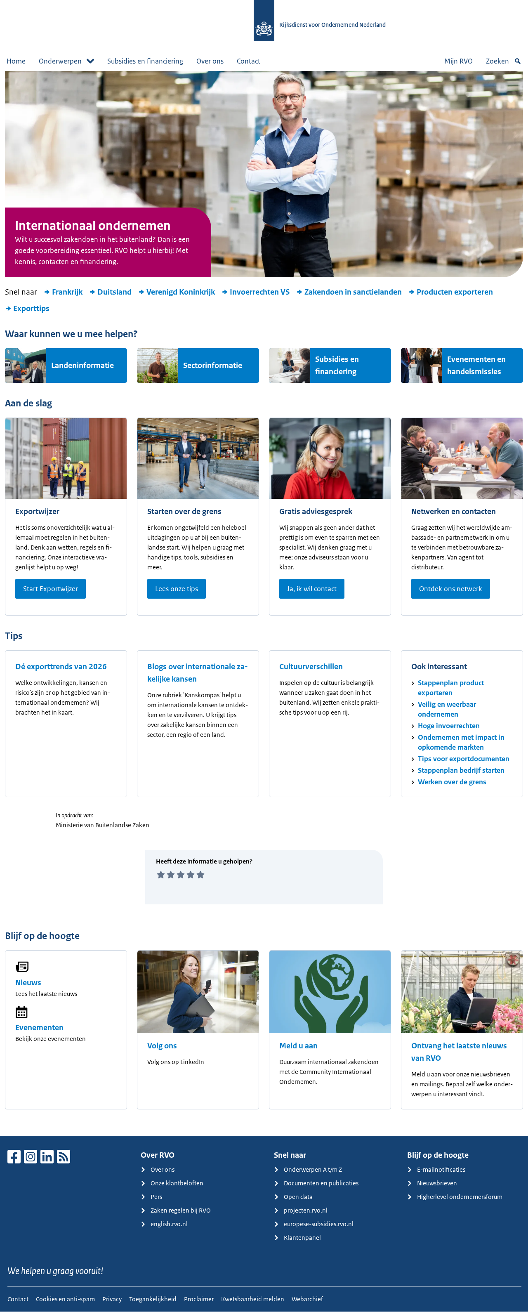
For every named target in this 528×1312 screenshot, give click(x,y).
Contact (248, 61)
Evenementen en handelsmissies (476, 365)
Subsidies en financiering (145, 61)
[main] (264, 603)
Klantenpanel (302, 1237)
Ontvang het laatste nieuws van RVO (459, 1052)
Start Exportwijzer (50, 588)
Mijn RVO (458, 61)
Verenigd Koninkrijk (180, 292)
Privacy (112, 1299)
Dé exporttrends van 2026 (61, 667)
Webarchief (307, 1299)
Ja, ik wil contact (312, 588)
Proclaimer (199, 1299)
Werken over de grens (452, 781)
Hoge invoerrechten (449, 725)
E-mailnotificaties (441, 1169)
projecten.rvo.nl (306, 1210)
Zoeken (497, 61)
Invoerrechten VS (260, 292)
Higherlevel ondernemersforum (459, 1197)
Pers (156, 1197)
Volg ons (162, 1046)
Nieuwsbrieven (437, 1183)
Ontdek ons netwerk (450, 588)
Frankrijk (67, 292)
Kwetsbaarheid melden (252, 1299)
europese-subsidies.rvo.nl (319, 1224)
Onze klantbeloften (177, 1183)
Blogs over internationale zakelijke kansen (197, 673)
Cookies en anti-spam (65, 1299)
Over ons (210, 61)
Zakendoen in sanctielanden (353, 292)
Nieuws (28, 983)
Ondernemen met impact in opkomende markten (461, 742)
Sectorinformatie (212, 365)
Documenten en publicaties (321, 1183)
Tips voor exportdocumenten (463, 758)
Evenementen (39, 1028)
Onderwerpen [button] (60, 61)
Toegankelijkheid (153, 1299)
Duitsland (114, 292)
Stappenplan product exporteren (451, 687)
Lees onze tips (176, 588)
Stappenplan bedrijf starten (461, 770)
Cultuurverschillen (311, 667)
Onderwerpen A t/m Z (313, 1169)
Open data (298, 1197)
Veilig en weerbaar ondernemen (447, 709)
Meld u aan (298, 1046)
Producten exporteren (455, 292)
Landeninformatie (82, 365)
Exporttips (31, 309)
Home (16, 61)
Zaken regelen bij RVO (181, 1210)
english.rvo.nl (169, 1224)
